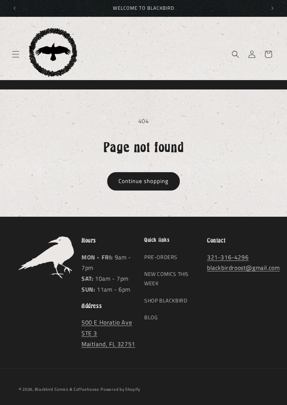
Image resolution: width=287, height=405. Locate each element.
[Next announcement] (272, 8)
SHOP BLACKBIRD (165, 300)
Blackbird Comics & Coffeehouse (67, 389)
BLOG (151, 317)
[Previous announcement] (14, 8)
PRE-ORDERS (161, 257)
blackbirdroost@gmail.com (243, 267)
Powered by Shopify (120, 389)
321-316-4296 (228, 257)
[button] (15, 54)
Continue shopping (143, 181)
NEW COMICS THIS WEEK (166, 278)
